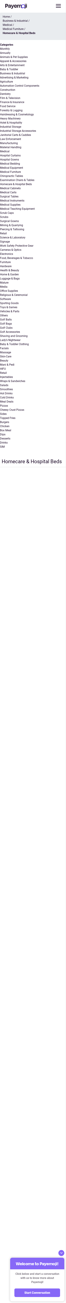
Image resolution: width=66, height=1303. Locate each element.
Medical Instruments (12, 200)
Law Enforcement (10, 139)
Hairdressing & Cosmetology (17, 114)
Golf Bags (6, 323)
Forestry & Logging (11, 110)
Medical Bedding (10, 163)
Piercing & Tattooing (12, 229)
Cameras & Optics (10, 249)
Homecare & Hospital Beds (16, 184)
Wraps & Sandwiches (12, 381)
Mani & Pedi (7, 364)
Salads (4, 385)
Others (4, 315)
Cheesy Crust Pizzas (12, 409)
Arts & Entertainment (12, 65)
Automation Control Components (19, 85)
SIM (2, 446)
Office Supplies (9, 290)
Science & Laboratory (12, 237)
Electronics (6, 254)
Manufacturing (9, 143)
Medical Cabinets (10, 188)
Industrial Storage (10, 126)
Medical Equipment (11, 167)
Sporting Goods (9, 303)
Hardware (6, 266)
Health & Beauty (9, 270)
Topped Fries (7, 418)
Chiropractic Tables (11, 176)
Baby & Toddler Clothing (14, 344)
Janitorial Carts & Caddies (15, 135)
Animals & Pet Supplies (14, 57)
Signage (5, 241)
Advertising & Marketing (14, 77)
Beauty (4, 360)
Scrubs (4, 217)
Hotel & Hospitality (11, 122)
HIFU (3, 368)
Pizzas (4, 405)
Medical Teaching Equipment (17, 208)
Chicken (4, 426)
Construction (7, 89)
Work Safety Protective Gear (16, 245)
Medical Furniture (10, 171)
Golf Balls (6, 319)
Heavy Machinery (10, 118)
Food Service (7, 106)
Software (5, 299)
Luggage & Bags (10, 278)
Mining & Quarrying (11, 225)
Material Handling (10, 147)
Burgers (4, 422)
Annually (5, 53)
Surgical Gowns (9, 221)
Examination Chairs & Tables (17, 180)
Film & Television (10, 98)
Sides (3, 414)
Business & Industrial (12, 73)
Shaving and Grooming (14, 336)
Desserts (5, 438)
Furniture (5, 262)
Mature (4, 282)
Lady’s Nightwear (10, 340)
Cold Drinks (7, 397)
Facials (4, 348)
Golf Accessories (10, 331)
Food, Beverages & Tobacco (16, 258)
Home (6, 16)
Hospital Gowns (9, 159)
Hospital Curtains (10, 155)
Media (3, 286)
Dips (2, 434)
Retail (3, 233)
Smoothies (6, 389)
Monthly (5, 48)
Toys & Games (8, 307)
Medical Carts (8, 192)
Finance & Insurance (12, 102)
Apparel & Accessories (13, 61)
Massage (5, 352)
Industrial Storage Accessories (18, 130)
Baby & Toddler (9, 69)
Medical (4, 151)
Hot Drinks (6, 393)
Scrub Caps (7, 213)
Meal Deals (6, 401)
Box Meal (5, 430)
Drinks (4, 442)
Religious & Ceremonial (14, 295)
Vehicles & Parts (9, 311)
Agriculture (6, 81)
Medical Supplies (10, 204)
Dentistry (5, 94)
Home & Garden (9, 274)
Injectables (6, 377)
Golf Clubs (6, 327)
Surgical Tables (9, 196)
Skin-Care (5, 356)
